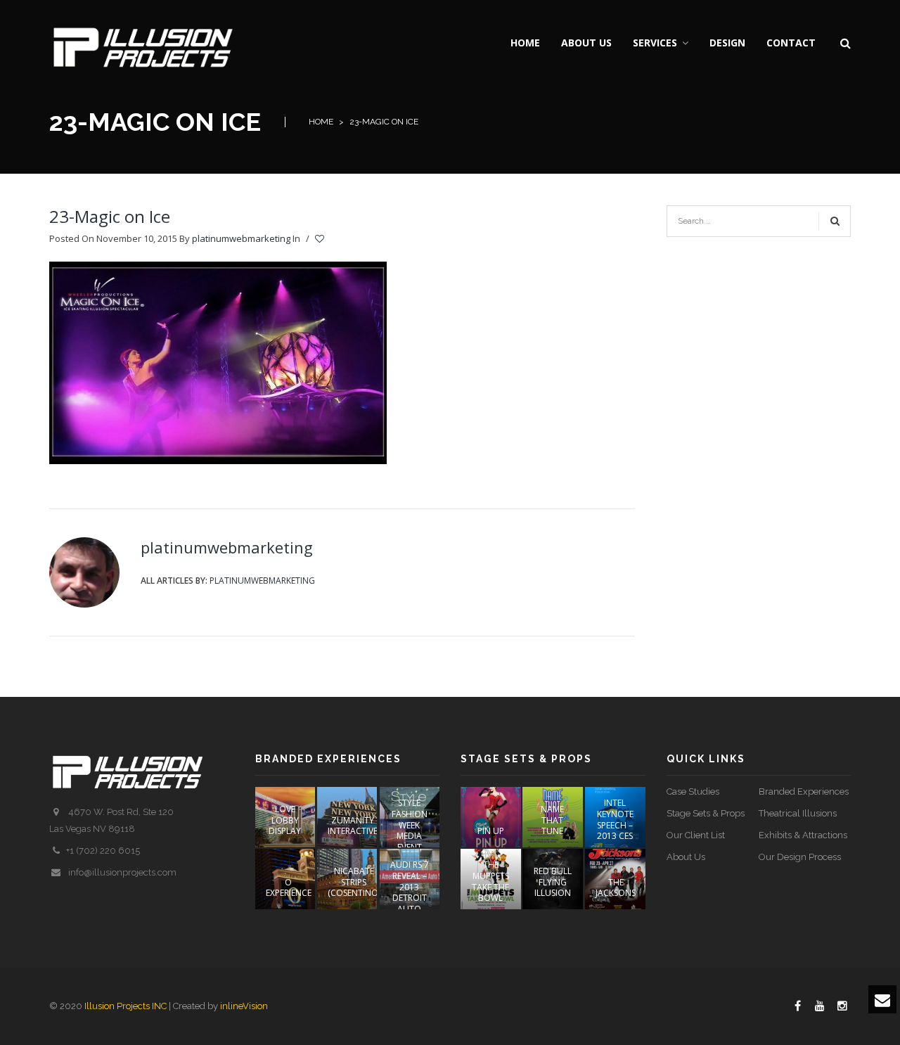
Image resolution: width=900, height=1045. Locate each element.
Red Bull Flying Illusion (553, 882)
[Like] (320, 239)
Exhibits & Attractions (803, 835)
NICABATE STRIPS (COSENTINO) (354, 882)
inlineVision (244, 1006)
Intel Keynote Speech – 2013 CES (615, 819)
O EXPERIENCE (288, 887)
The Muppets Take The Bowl (490, 881)
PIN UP (490, 831)
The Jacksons (616, 887)
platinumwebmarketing (241, 238)
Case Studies (693, 791)
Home (321, 122)
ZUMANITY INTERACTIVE (353, 826)
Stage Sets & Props (706, 813)
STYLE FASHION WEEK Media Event (410, 824)
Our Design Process (800, 857)
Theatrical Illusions (798, 813)
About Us (686, 857)
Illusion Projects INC (125, 1006)
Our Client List (696, 835)
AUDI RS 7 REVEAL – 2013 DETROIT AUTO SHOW (409, 892)
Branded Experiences (804, 791)
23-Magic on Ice (109, 216)
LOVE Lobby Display (285, 820)
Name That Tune (552, 820)
